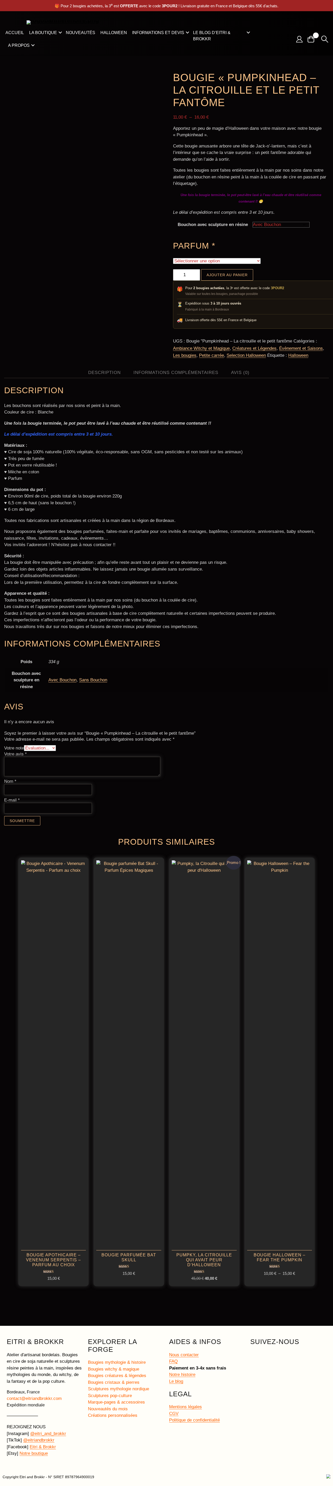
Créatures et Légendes (254, 348)
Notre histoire (182, 1374)
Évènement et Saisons (301, 348)
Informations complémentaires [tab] (175, 372)
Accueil (14, 32)
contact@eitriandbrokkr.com (34, 1398)
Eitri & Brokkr (43, 1446)
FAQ (173, 1361)
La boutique (43, 32)
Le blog (176, 1381)
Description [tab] (104, 372)
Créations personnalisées (112, 1415)
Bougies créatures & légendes (117, 1375)
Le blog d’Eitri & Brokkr (211, 35)
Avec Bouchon (62, 679)
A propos (19, 45)
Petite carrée (211, 355)
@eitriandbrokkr (38, 1440)
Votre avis (15, 754)
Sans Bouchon (93, 679)
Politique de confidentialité (194, 1420)
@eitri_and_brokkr (48, 1433)
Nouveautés (80, 32)
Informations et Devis (158, 32)
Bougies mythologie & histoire (117, 1362)
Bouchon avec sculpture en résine (213, 224)
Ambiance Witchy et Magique (201, 348)
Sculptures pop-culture (110, 1395)
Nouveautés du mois (108, 1408)
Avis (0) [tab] (240, 372)
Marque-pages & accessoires (116, 1402)
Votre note (14, 748)
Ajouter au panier (227, 275)
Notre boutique (34, 1453)
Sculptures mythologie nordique (118, 1388)
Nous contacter (184, 1354)
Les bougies (184, 355)
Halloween (113, 32)
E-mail (12, 800)
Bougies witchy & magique (113, 1369)
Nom (10, 781)
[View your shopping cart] (312, 39)
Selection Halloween (246, 355)
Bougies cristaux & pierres (113, 1382)
